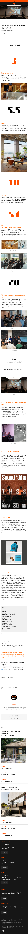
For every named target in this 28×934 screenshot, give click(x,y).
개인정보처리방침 (4, 923)
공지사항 (15, 922)
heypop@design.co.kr (8, 922)
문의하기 (5, 852)
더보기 (4, 898)
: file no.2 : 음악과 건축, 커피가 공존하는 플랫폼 (13, 667)
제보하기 (5, 867)
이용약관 (19, 922)
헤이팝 (14, 704)
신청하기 (5, 882)
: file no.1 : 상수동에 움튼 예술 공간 (10, 666)
